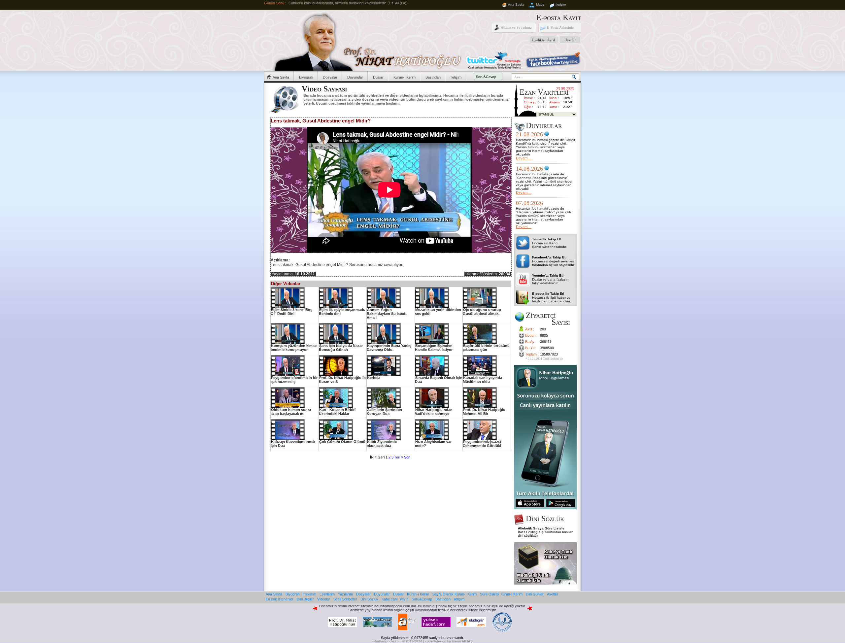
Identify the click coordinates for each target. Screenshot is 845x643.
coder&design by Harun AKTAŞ (449, 641)
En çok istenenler (279, 599)
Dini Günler (535, 594)
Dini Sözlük (369, 599)
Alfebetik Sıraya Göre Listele (541, 528)
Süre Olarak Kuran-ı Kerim (501, 594)
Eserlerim (327, 594)
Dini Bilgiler (305, 599)
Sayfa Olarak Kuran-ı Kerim (454, 594)
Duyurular (355, 77)
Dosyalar (330, 77)
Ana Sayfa (516, 4)
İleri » (398, 457)
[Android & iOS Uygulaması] (545, 508)
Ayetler (552, 594)
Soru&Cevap (422, 599)
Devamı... (523, 158)
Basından (433, 77)
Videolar (323, 599)
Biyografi (306, 77)
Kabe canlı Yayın (395, 599)
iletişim (459, 599)
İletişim (561, 4)
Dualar (378, 77)
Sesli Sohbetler (345, 599)
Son (407, 457)
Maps (540, 4)
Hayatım (309, 594)
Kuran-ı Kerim (404, 77)
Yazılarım (345, 594)
